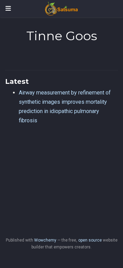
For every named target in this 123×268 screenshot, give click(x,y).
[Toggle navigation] (8, 8)
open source (90, 240)
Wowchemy (45, 240)
